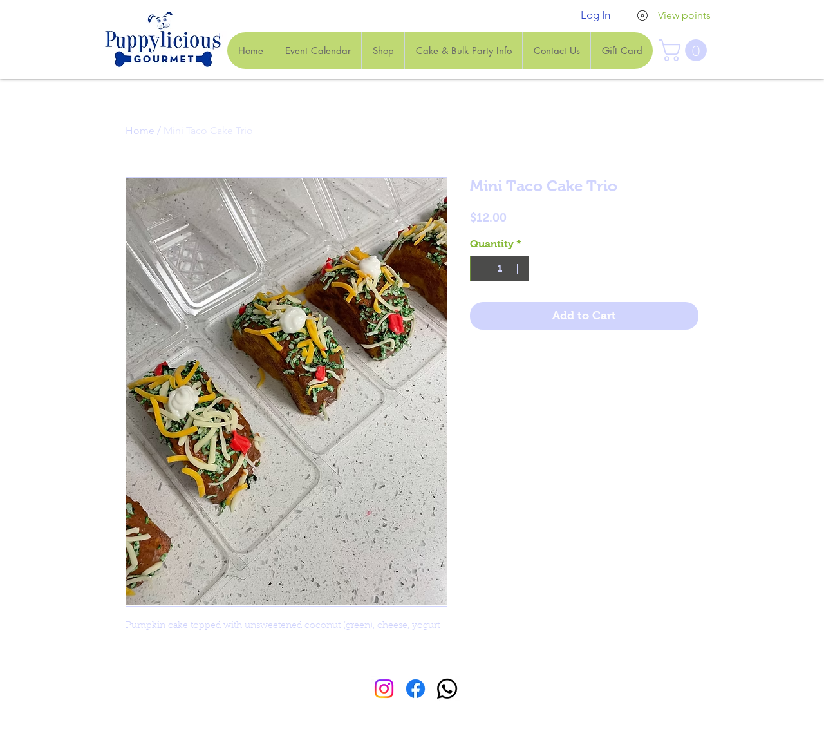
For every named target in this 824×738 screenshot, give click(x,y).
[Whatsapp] (447, 688)
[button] (685, 50)
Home (140, 130)
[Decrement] (481, 268)
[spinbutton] (499, 268)
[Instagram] (384, 688)
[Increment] (518, 268)
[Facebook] (415, 688)
